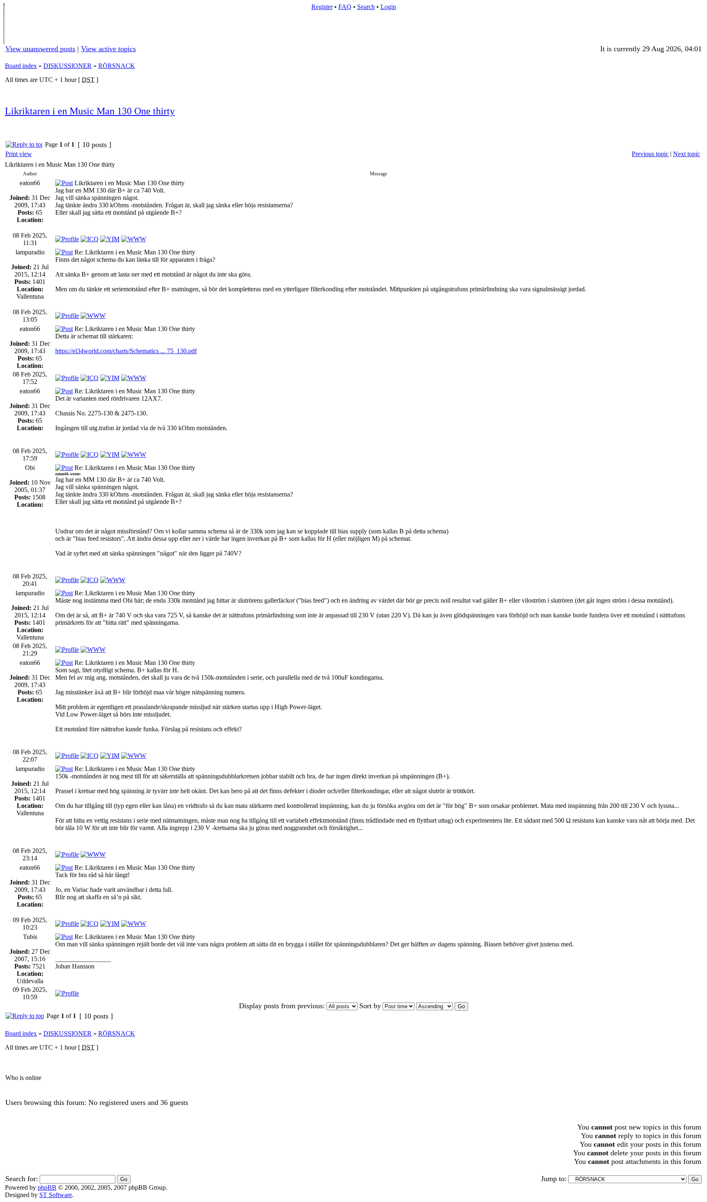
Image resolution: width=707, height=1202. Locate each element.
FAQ (344, 6)
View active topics (108, 49)
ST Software (55, 1194)
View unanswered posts (40, 49)
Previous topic (650, 153)
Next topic (686, 153)
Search (366, 6)
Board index (21, 65)
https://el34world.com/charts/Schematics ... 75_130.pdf (126, 350)
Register (322, 6)
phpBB (47, 1187)
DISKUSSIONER (67, 65)
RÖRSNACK (116, 65)
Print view (18, 153)
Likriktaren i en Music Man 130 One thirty (90, 111)
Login (388, 6)
